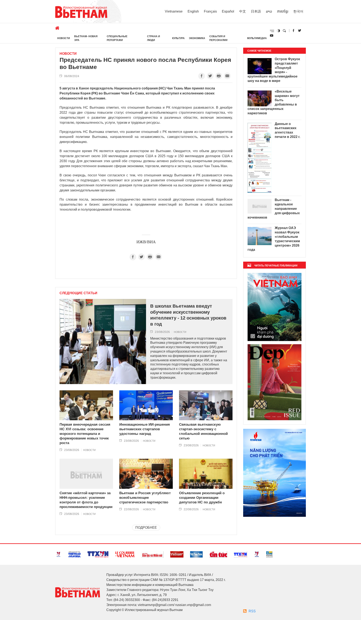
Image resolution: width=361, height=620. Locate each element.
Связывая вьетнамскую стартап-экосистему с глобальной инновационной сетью (203, 431)
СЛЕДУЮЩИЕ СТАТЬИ (78, 293)
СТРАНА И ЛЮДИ (153, 38)
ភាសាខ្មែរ (282, 11)
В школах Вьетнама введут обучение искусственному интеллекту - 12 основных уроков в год (188, 315)
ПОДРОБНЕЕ (146, 527)
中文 (242, 11)
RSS (252, 611)
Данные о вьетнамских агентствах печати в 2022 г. (287, 130)
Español (228, 11)
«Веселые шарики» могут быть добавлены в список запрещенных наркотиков (274, 102)
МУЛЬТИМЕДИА (257, 38)
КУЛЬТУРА (178, 38)
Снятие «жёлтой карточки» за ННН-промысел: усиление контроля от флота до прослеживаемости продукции (86, 500)
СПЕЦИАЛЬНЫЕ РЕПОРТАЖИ (117, 38)
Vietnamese (174, 11)
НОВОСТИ (63, 38)
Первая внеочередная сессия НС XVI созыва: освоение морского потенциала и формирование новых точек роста (85, 434)
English (193, 11)
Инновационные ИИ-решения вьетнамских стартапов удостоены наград (144, 429)
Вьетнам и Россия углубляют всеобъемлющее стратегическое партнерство (145, 497)
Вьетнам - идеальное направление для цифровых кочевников (274, 208)
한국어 (298, 11)
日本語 (256, 11)
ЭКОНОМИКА (197, 38)
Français (210, 11)
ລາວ (269, 11)
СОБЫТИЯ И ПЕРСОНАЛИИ (218, 38)
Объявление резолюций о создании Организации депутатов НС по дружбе (202, 497)
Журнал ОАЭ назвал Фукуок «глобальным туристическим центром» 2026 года (274, 238)
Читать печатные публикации (275, 265)
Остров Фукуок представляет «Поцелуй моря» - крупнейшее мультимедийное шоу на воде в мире (274, 70)
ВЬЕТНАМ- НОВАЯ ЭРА (86, 38)
